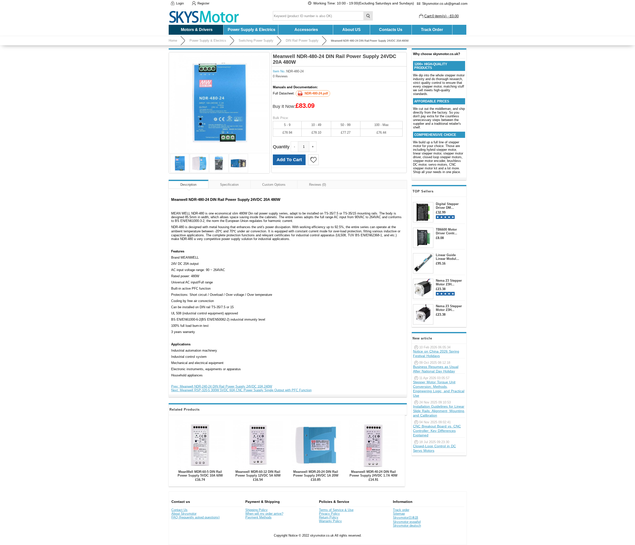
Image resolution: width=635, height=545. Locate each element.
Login (180, 3)
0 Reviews (280, 76)
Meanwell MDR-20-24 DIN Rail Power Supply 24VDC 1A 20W (315, 473)
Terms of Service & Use (336, 510)
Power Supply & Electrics (208, 40)
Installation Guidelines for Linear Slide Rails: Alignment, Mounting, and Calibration (439, 410)
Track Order (432, 30)
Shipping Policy (256, 510)
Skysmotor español (407, 522)
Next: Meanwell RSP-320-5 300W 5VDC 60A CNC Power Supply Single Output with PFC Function (241, 390)
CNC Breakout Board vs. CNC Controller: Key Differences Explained (437, 430)
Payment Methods (258, 517)
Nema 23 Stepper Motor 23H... (449, 282)
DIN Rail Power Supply (302, 40)
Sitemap (399, 513)
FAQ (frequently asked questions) (195, 517)
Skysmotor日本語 (405, 517)
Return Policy (328, 517)
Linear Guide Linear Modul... (447, 257)
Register (203, 3)
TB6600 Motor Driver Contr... (446, 231)
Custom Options (274, 184)
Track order (401, 510)
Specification (229, 184)
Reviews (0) (317, 184)
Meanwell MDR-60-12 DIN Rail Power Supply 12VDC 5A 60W (258, 473)
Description (188, 184)
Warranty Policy (330, 521)
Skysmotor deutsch (407, 525)
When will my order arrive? (264, 513)
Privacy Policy (329, 513)
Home (173, 40)
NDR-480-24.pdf (316, 93)
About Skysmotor (183, 513)
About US (351, 30)
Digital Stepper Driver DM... (447, 206)
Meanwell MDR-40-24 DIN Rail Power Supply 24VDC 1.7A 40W (373, 473)
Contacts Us (390, 30)
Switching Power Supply (256, 40)
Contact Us (179, 510)
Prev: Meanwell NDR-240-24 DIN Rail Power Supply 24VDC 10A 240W (221, 386)
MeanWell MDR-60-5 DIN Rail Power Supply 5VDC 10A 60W (200, 473)
